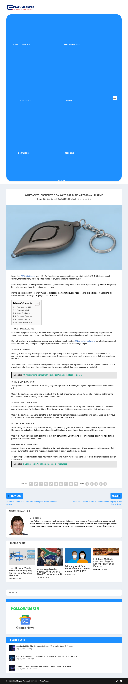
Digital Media (23, 153)
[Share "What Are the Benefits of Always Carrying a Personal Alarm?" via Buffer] (60, 483)
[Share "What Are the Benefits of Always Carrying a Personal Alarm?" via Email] (70, 483)
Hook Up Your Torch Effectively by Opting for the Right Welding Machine (20, 572)
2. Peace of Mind (22, 310)
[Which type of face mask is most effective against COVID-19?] (78, 555)
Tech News (69, 153)
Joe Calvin (51, 199)
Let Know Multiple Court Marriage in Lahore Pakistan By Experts (103, 563)
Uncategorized (32, 669)
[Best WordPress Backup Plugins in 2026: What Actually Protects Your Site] (12, 658)
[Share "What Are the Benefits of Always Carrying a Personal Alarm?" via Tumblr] (45, 483)
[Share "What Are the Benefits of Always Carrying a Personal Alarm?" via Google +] (40, 483)
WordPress (44, 681)
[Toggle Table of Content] (36, 304)
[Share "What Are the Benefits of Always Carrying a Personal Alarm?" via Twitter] (35, 483)
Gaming (29, 649)
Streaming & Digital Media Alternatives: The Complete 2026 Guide (43, 666)
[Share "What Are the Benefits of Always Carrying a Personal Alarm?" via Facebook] (30, 483)
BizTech (25, 44)
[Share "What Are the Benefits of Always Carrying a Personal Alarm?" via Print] (75, 483)
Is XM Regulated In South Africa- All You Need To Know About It (49, 571)
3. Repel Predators (22, 313)
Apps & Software (71, 44)
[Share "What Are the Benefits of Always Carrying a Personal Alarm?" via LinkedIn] (55, 483)
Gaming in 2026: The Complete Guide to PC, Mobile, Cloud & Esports (44, 646)
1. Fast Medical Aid (23, 307)
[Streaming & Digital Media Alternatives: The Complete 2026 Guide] (12, 668)
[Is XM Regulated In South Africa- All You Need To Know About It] (50, 557)
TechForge (24, 101)
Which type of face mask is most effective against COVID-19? (77, 568)
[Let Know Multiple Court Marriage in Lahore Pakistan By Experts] (106, 551)
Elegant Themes (22, 681)
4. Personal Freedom (23, 316)
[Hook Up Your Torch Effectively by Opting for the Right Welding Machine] (21, 556)
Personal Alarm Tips (23, 322)
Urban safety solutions (85, 341)
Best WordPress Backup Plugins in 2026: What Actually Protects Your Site (46, 656)
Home (15, 44)
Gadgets (68, 101)
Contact (62, 180)
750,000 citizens (28, 276)
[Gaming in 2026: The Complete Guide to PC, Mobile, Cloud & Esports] (12, 648)
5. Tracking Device (22, 319)
